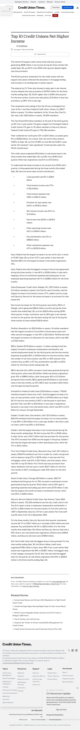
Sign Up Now (61, 710)
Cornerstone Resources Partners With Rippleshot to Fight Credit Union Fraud (39, 601)
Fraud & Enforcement (10, 693)
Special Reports (8, 702)
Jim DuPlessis (22, 46)
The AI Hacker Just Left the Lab (26, 619)
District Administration (38, 719)
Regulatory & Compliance (7, 683)
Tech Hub (6, 699)
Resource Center (60, 2)
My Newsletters (67, 682)
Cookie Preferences (64, 725)
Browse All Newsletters (54, 715)
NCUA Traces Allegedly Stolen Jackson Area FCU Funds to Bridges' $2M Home (36, 614)
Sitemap (20, 691)
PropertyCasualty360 (23, 714)
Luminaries (41, 2)
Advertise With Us (38, 676)
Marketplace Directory (21, 2)
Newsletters (56, 7)
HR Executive (23, 719)
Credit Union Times (42, 715)
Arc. (22, 725)
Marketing (6, 696)
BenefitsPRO (34, 714)
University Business (55, 719)
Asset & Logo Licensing (37, 680)
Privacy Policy (52, 679)
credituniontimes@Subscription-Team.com (18, 663)
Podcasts (33, 2)
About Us (35, 673)
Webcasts (50, 2)
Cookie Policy (52, 673)
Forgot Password (68, 678)
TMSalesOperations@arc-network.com (46, 584)
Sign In (64, 672)
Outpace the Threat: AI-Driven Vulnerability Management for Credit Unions (37, 624)
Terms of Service (53, 676)
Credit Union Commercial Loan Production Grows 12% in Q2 (38, 629)
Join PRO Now (68, 7)
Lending (5, 687)
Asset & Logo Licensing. (31, 586)
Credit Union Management (7, 674)
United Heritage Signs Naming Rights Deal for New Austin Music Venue (39, 607)
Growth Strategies (9, 678)
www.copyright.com (58, 581)
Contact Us (36, 684)
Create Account (67, 675)
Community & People (10, 690)
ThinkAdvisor (13, 714)
